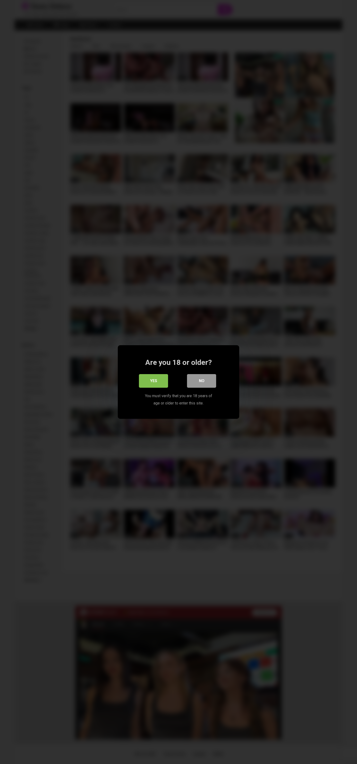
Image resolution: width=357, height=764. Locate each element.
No (201, 380)
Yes (153, 380)
